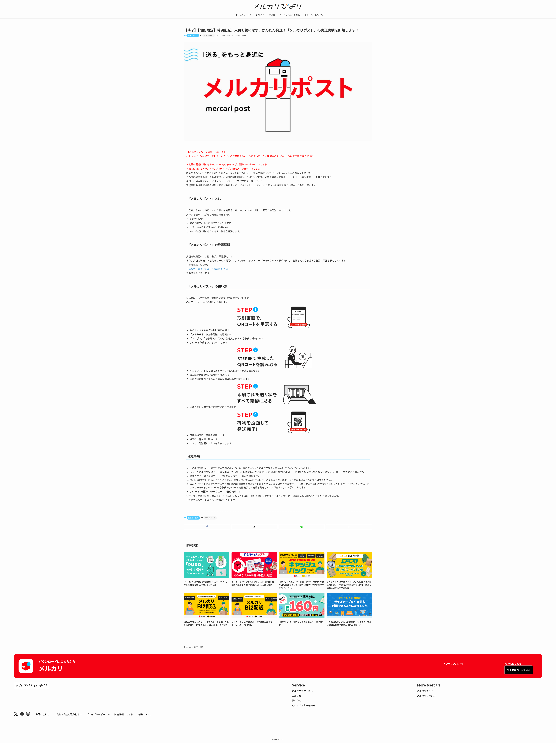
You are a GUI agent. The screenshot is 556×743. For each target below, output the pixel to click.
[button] (207, 526)
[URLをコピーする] (349, 526)
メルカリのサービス (302, 690)
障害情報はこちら (123, 714)
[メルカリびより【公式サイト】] (278, 6)
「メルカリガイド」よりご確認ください (207, 269)
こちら (263, 164)
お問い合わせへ (44, 714)
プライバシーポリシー (98, 714)
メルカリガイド (425, 690)
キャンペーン (208, 35)
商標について (144, 714)
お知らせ (296, 695)
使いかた (296, 700)
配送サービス (192, 35)
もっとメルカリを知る (303, 705)
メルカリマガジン (426, 695)
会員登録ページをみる (518, 670)
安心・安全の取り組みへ (69, 714)
